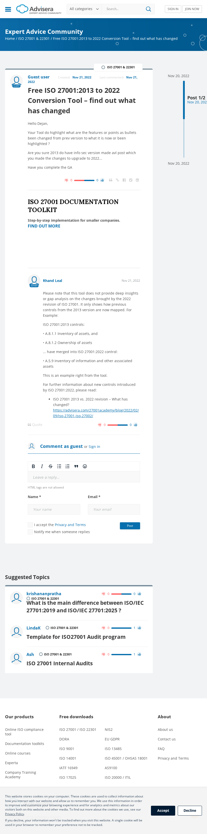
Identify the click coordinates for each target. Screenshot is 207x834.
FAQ (161, 748)
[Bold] (33, 466)
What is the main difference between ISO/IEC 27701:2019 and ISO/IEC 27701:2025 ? (85, 606)
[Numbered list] (67, 466)
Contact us (167, 739)
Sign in (94, 446)
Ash (30, 654)
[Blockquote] (76, 466)
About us (165, 729)
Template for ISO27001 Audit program (76, 636)
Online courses (18, 753)
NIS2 (109, 729)
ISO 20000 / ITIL (118, 777)
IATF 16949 (68, 767)
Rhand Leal (52, 280)
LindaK (34, 628)
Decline (190, 810)
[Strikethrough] (50, 466)
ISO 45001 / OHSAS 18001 (126, 758)
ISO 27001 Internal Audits (60, 663)
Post (130, 526)
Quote (36, 424)
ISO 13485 (113, 748)
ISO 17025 (67, 777)
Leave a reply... (46, 477)
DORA (64, 739)
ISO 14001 (67, 758)
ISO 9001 (66, 748)
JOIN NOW (192, 9)
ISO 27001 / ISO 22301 (77, 729)
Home (10, 38)
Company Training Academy (20, 774)
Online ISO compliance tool (24, 731)
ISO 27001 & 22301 (34, 38)
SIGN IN (173, 9)
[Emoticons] (85, 466)
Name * (34, 497)
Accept (163, 810)
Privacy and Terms (70, 524)
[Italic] (42, 466)
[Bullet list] (59, 466)
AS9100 (111, 767)
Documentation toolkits (24, 743)
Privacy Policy (14, 814)
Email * (94, 497)
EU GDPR (112, 739)
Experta (11, 762)
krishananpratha (44, 593)
